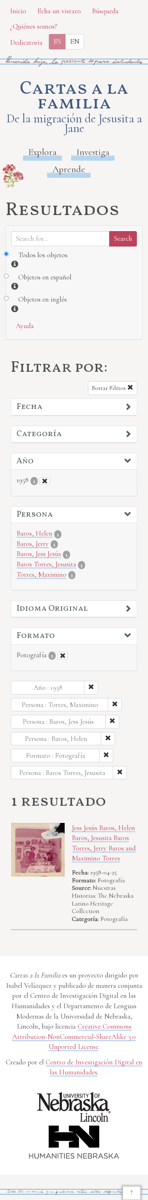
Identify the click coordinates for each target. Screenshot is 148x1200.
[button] (74, 407)
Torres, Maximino (41, 574)
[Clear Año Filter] (45, 481)
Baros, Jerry (33, 544)
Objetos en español (44, 277)
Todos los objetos (43, 255)
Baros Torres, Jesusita (46, 564)
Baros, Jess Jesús (39, 554)
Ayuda (25, 326)
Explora (42, 151)
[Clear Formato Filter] (62, 655)
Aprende (68, 169)
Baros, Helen (34, 533)
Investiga (93, 151)
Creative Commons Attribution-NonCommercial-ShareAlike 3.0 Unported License (74, 1036)
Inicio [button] (18, 11)
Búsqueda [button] (105, 11)
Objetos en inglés (42, 299)
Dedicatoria (26, 42)
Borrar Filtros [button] (109, 388)
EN (74, 41)
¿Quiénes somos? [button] (33, 26)
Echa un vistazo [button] (59, 11)
